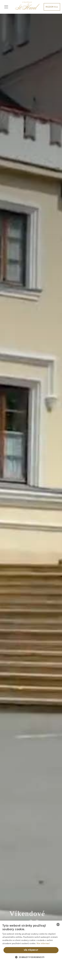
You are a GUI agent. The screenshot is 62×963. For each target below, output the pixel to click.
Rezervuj (52, 7)
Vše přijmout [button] (31, 950)
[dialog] (31, 942)
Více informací (43, 943)
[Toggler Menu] (6, 7)
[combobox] (58, 924)
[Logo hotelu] (27, 6)
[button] (30, 957)
